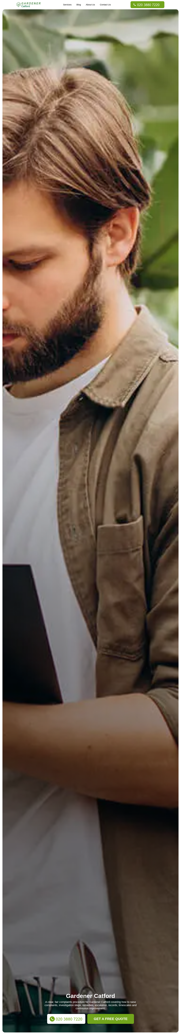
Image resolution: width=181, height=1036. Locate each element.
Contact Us (105, 4)
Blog (78, 4)
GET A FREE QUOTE (111, 1019)
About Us (90, 4)
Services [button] (67, 4)
